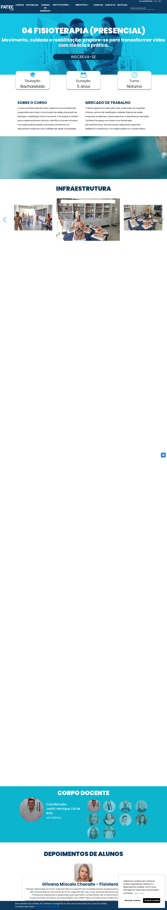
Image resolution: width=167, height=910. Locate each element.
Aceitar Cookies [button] (152, 900)
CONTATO (110, 5)
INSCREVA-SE (83, 57)
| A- (155, 1)
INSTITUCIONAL (61, 4)
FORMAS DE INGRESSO (45, 8)
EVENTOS (98, 5)
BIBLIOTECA (82, 4)
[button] (162, 219)
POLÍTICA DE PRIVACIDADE (47, 906)
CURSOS (20, 5)
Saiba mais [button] (139, 893)
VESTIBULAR (32, 5)
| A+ (159, 1)
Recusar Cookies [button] (132, 900)
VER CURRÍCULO (53, 817)
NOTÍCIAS (122, 5)
